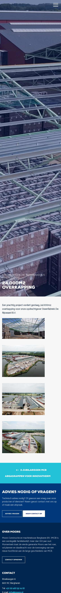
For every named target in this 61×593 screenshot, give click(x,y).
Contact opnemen (13, 560)
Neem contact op (34, 514)
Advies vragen (12, 514)
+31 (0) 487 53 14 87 (15, 588)
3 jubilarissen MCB (33, 469)
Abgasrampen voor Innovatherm (28, 476)
